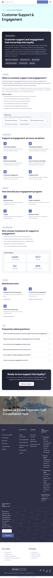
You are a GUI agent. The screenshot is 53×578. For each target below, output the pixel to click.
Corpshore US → (9, 552)
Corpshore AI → (35, 552)
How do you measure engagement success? (15, 360)
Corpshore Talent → (36, 554)
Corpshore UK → (9, 554)
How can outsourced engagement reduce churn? (17, 344)
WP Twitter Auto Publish (21, 577)
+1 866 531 (45, 497)
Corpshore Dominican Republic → (13, 558)
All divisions (34, 558)
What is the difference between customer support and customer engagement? (25, 333)
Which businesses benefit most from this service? (17, 349)
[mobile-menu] (50, 2)
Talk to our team (26, 384)
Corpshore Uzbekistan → (11, 556)
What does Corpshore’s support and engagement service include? (21, 339)
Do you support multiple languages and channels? (17, 355)
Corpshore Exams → (36, 556)
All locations (8, 560)
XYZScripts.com (33, 577)
